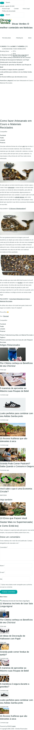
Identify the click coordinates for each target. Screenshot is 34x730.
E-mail (2, 572)
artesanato (11, 187)
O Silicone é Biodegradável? (17, 208)
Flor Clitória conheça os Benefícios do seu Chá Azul (15, 57)
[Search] (2, 3)
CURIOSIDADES (7, 49)
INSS (29, 38)
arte (23, 146)
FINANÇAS (19, 38)
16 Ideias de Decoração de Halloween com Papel (14, 60)
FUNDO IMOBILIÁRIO (19, 49)
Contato (16, 8)
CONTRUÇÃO (23, 46)
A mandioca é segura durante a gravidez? (12, 69)
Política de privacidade (8, 11)
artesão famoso (19, 197)
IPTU (14, 51)
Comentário (4, 547)
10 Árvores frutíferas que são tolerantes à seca (13, 77)
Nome (2, 565)
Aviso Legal (26, 8)
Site (1, 579)
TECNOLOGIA (6, 38)
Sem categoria (8, 80)
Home (2, 80)
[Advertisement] (17, 101)
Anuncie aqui (6, 8)
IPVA (14, 53)
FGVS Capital (11, 726)
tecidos (20, 282)
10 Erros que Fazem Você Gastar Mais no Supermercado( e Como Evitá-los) (16, 522)
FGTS (4, 46)
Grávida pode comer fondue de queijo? (11, 62)
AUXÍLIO (12, 46)
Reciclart (6, 316)
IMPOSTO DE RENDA (19, 56)
